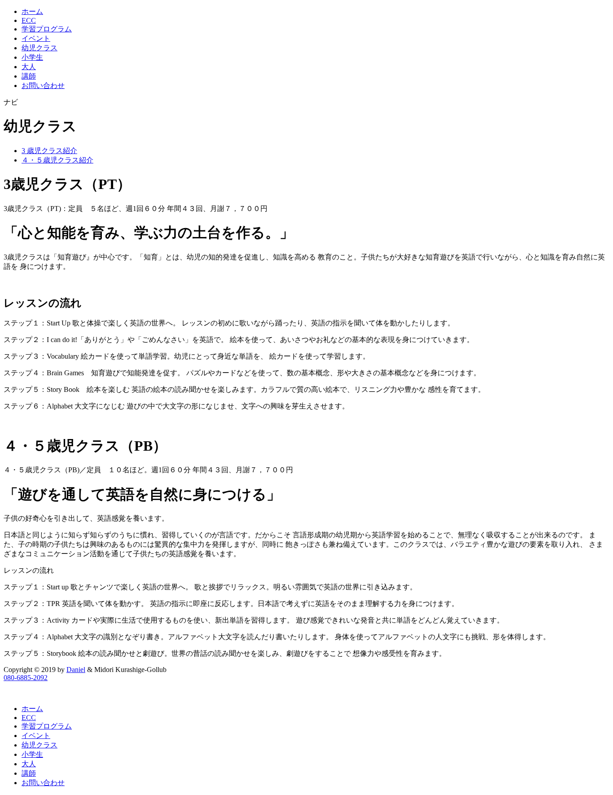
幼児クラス (39, 48)
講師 (29, 76)
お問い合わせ (43, 85)
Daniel (75, 669)
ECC (29, 20)
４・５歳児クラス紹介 (57, 160)
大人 (29, 66)
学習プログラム (47, 29)
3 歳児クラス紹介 (49, 150)
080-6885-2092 (26, 677)
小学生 (32, 57)
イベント (36, 38)
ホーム (32, 11)
